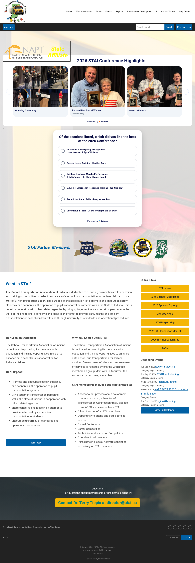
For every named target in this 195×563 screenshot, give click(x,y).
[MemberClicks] (16, 11)
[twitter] (175, 527)
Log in (186, 537)
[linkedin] (180, 527)
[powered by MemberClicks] (97, 559)
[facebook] (170, 527)
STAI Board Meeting (167, 374)
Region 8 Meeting (165, 366)
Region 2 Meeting (167, 381)
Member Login (184, 27)
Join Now (8, 27)
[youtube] (190, 527)
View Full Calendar (165, 410)
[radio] (97, 151)
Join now (173, 537)
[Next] (186, 92)
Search (169, 27)
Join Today (36, 442)
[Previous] (9, 92)
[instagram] (185, 527)
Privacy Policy (97, 553)
